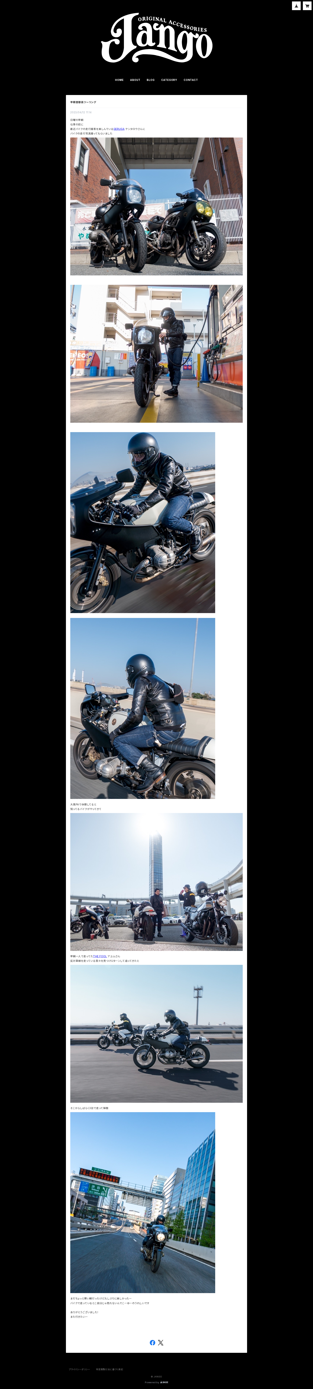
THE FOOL (100, 956)
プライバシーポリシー (79, 1369)
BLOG (151, 79)
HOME (119, 79)
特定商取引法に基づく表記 (109, 1369)
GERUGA (119, 128)
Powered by (152, 1382)
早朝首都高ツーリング (83, 102)
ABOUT (135, 79)
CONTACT (191, 79)
